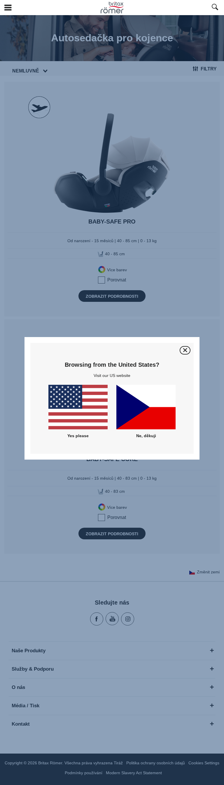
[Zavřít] (185, 350)
